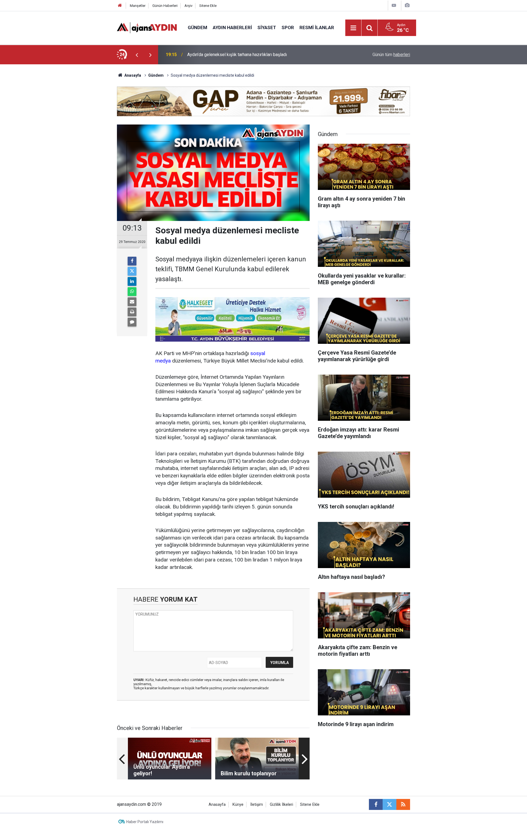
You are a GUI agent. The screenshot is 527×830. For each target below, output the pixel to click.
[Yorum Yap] (132, 322)
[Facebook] (132, 261)
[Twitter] (132, 271)
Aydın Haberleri (232, 27)
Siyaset (266, 27)
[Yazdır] (132, 312)
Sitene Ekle (208, 6)
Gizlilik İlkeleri (281, 804)
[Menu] (353, 28)
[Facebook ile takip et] (376, 804)
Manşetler (137, 6)
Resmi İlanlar (316, 27)
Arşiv (188, 6)
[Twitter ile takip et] (389, 804)
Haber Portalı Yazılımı (144, 822)
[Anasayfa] (120, 6)
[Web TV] (394, 5)
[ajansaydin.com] (147, 27)
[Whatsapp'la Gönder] (132, 291)
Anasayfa (132, 75)
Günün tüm (391, 54)
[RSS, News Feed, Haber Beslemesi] (403, 804)
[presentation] (137, 54)
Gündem (197, 27)
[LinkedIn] (132, 281)
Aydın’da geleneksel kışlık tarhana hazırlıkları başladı (237, 54)
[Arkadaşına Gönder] (132, 301)
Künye (237, 804)
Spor (288, 27)
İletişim (256, 804)
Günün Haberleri (165, 6)
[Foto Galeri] (407, 5)
